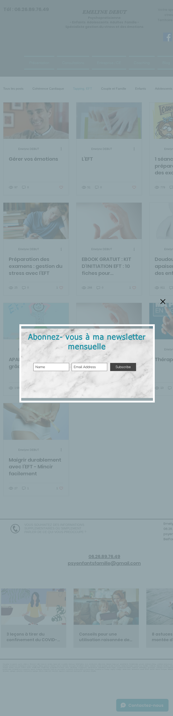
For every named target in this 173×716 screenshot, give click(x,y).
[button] (162, 301)
